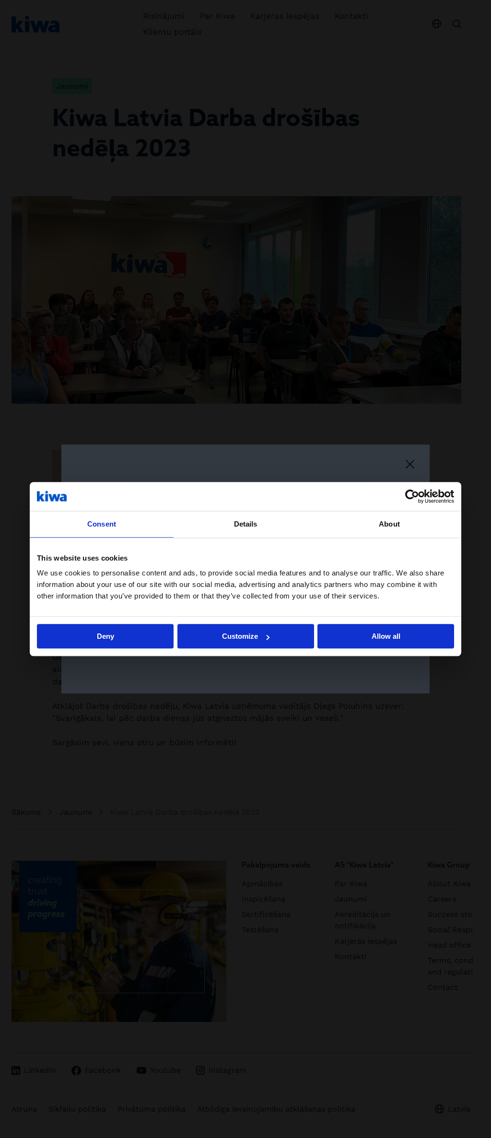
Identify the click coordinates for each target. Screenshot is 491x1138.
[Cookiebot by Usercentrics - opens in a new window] (412, 496)
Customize (240, 636)
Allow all (386, 636)
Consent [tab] (101, 524)
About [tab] (389, 524)
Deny (105, 636)
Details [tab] (245, 524)
